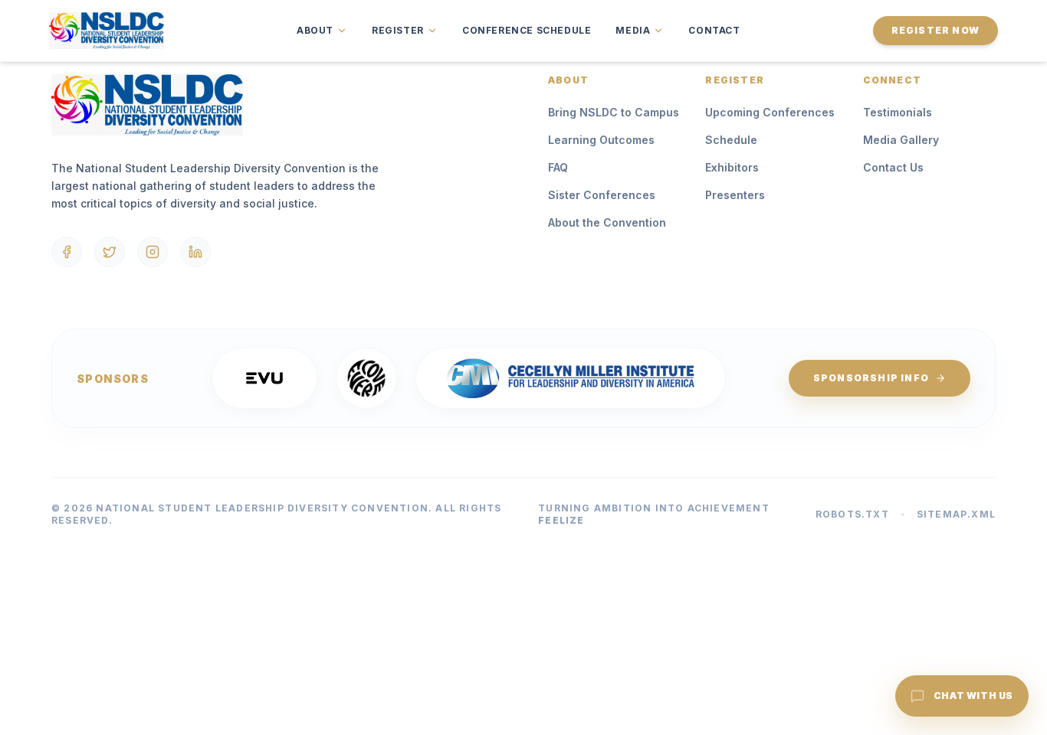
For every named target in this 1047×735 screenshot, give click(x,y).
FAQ (558, 167)
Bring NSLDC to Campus (613, 112)
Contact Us (893, 167)
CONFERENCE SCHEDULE (526, 30)
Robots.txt (852, 514)
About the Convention (607, 222)
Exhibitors (732, 167)
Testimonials (897, 112)
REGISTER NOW (935, 30)
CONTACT (714, 30)
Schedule (731, 139)
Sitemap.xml (956, 514)
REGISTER (398, 30)
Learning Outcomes (601, 139)
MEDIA (632, 30)
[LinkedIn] (195, 252)
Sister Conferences (601, 194)
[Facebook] (66, 252)
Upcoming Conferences (770, 112)
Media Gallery (901, 139)
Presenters (735, 194)
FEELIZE (561, 520)
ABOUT (315, 30)
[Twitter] (109, 252)
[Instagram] (152, 252)
